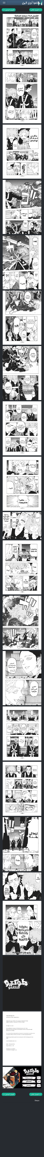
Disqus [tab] (37, 1100)
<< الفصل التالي (36, 10)
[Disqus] (22, 1129)
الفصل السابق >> (8, 10)
